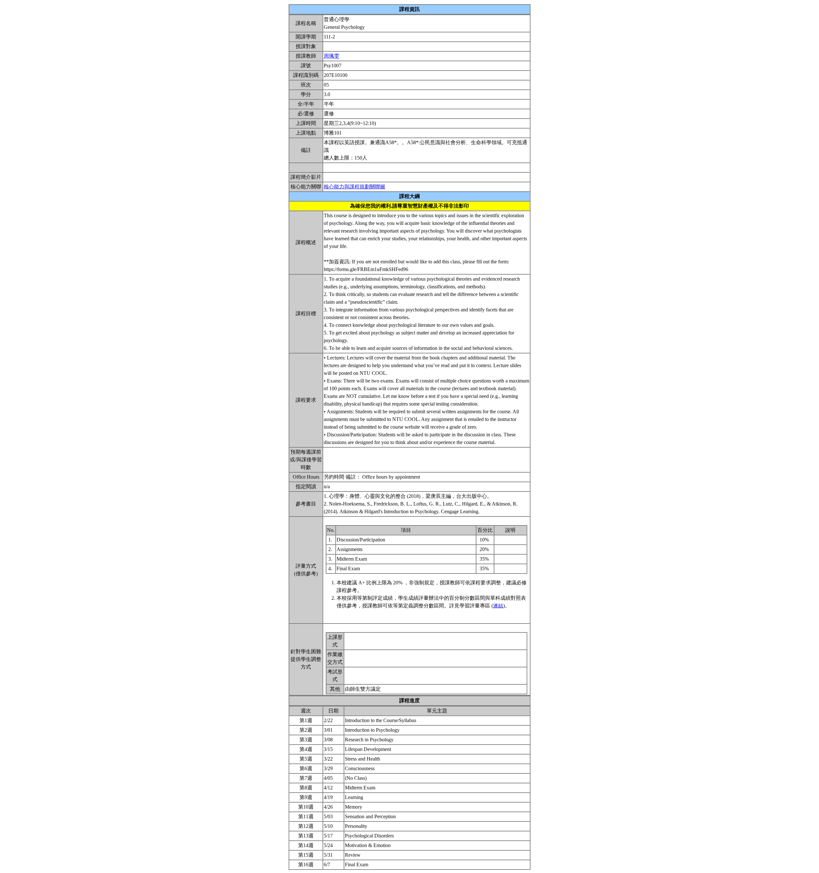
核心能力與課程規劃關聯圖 (354, 186)
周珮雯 (331, 56)
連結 (498, 605)
